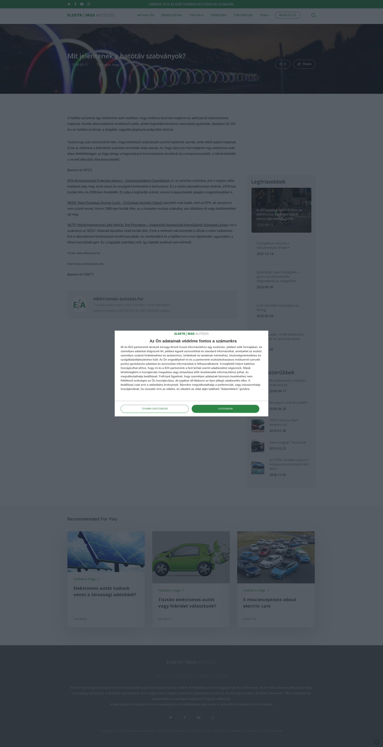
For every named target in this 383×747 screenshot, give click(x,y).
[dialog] (191, 373)
